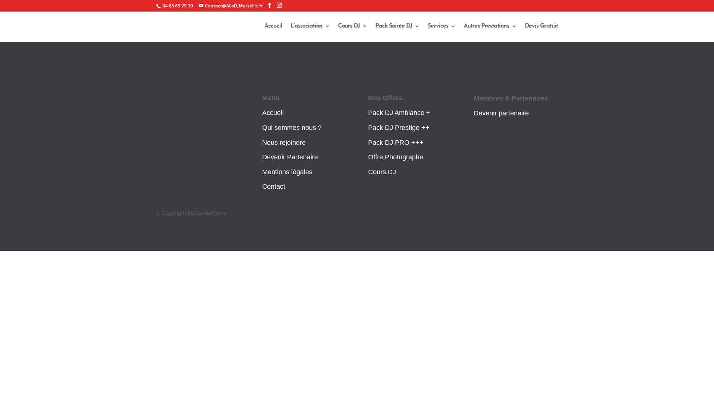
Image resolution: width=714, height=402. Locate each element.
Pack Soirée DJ (393, 26)
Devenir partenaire (501, 113)
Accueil (273, 26)
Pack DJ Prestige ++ (399, 127)
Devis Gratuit (541, 26)
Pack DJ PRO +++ (396, 142)
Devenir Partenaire (290, 157)
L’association (306, 26)
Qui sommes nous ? (292, 127)
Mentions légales (287, 172)
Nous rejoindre (284, 142)
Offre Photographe (395, 157)
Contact (273, 186)
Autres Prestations (486, 26)
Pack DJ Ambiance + (399, 113)
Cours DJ (349, 26)
